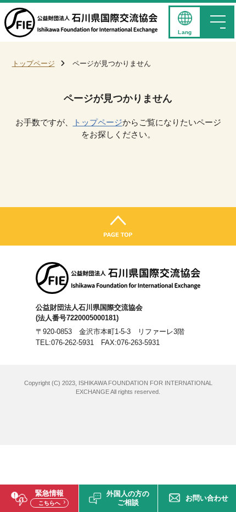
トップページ (33, 63)
